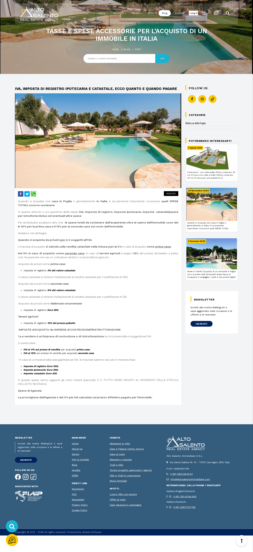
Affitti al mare (118, 499)
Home (101, 13)
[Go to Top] (241, 540)
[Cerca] (12, 526)
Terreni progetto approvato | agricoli (131, 470)
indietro (171, 193)
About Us (118, 13)
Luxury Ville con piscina (123, 494)
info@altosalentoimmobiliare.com (190, 479)
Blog (164, 13)
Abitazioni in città (120, 443)
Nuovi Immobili (118, 480)
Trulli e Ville (116, 464)
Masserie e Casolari (121, 459)
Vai (162, 58)
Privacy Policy (80, 505)
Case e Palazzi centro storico (127, 448)
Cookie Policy (79, 510)
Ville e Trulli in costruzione (125, 475)
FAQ (74, 494)
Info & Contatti (80, 459)
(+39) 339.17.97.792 (184, 507)
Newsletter (78, 499)
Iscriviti (201, 324)
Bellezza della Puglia (196, 123)
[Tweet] (27, 193)
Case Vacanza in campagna (125, 505)
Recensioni (78, 489)
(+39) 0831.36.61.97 (181, 474)
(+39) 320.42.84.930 (185, 496)
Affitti (151, 13)
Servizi (75, 454)
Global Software (91, 532)
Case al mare (117, 454)
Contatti (179, 13)
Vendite (135, 13)
